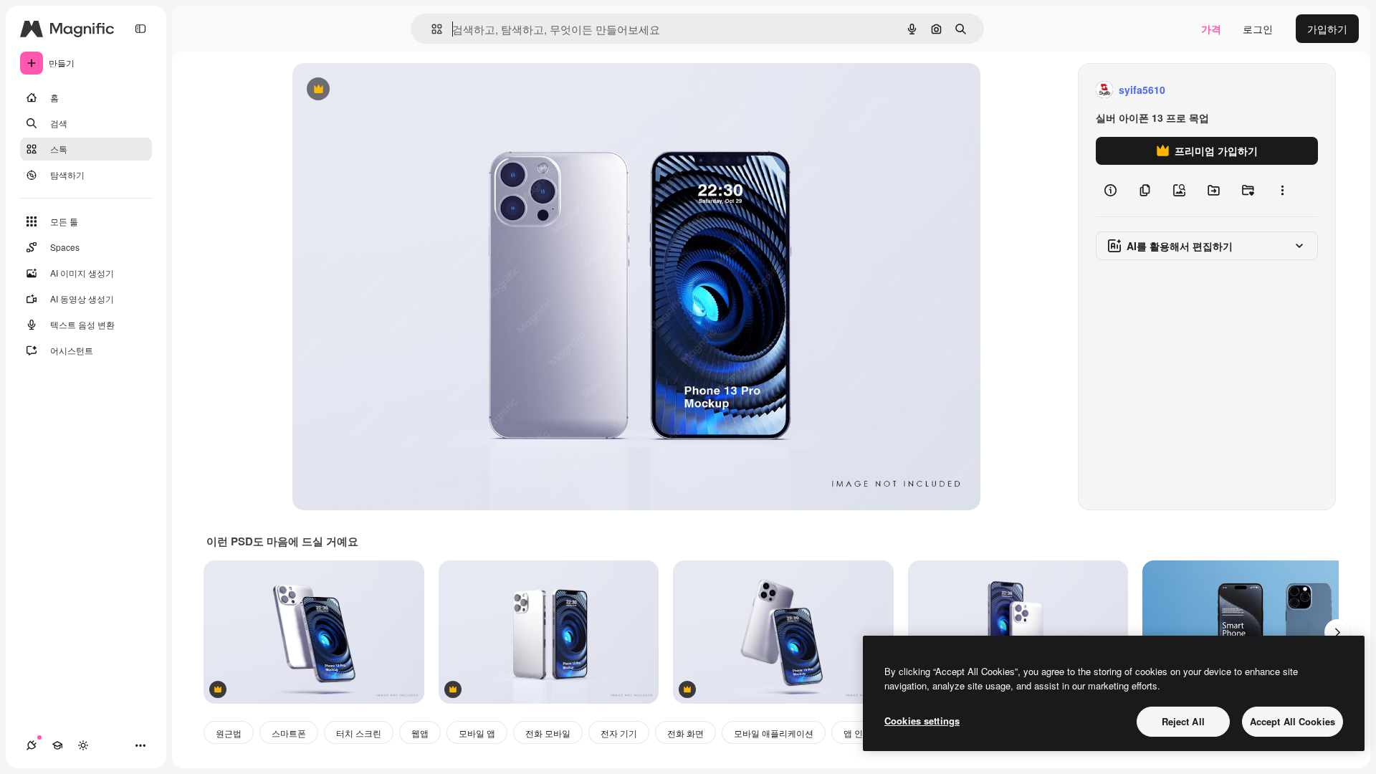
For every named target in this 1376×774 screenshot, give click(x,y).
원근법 (229, 733)
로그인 (1258, 29)
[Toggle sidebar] (140, 28)
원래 (375, 89)
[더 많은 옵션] (1282, 190)
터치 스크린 (358, 733)
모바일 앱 (477, 733)
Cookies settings (922, 720)
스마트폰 (289, 733)
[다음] (1337, 632)
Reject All (1183, 721)
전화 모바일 (547, 733)
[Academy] (57, 745)
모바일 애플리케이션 (773, 733)
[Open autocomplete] (431, 29)
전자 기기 (619, 733)
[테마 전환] (83, 745)
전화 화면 (685, 733)
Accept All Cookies (1292, 721)
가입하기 (1327, 29)
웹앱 (420, 733)
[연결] (31, 745)
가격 (1211, 29)
